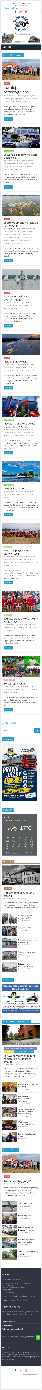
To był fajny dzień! (15, 683)
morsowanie (14, 560)
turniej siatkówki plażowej (17, 102)
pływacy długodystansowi (19, 240)
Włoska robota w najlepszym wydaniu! (26, 1123)
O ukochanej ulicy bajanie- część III (19, 894)
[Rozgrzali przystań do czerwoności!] (21, 524)
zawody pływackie (16, 243)
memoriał (15, 305)
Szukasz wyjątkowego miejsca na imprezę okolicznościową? (26, 1111)
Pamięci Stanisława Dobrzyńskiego (15, 298)
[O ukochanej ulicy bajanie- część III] (21, 866)
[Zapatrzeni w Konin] (4, 47)
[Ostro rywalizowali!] (9, 1202)
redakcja (23, 96)
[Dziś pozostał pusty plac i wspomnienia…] (9, 939)
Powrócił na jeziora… (16, 488)
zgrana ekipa (14, 565)
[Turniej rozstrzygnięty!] (21, 60)
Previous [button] (5, 773)
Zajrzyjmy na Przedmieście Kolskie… (26, 965)
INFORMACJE (9, 151)
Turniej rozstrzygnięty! (16, 89)
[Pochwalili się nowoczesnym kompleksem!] (9, 1095)
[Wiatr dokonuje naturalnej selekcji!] (9, 1251)
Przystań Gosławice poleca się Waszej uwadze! (19, 425)
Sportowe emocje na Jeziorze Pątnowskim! (21, 224)
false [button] (5, 37)
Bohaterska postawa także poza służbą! (26, 1241)
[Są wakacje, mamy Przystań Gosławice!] (21, 128)
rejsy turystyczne (22, 494)
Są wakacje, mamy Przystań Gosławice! (20, 156)
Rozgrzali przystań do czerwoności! (16, 552)
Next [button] (34, 773)
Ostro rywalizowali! (25, 1203)
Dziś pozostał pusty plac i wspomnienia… (27, 941)
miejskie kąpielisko (10, 164)
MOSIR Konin (21, 238)
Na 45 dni (29, 853)
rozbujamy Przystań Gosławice (21, 562)
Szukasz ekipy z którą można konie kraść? (21, 620)
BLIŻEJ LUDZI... (9, 680)
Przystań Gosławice (23, 164)
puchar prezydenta (17, 99)
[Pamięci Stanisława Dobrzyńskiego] (21, 270)
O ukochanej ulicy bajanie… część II (25, 917)
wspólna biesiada (23, 370)
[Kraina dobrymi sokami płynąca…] (9, 1133)
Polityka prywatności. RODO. (12, 1329)
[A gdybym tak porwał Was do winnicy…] (9, 1083)
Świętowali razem (25, 928)
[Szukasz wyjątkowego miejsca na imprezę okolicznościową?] (9, 1108)
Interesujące (9, 1052)
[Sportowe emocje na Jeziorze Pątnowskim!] (21, 196)
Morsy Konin (23, 560)
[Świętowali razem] (9, 927)
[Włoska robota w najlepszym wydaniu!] (9, 1121)
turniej (6, 102)
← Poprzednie (9, 722)
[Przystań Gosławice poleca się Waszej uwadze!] (21, 397)
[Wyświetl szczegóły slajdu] (21, 38)
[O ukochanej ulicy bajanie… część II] (9, 915)
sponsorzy (14, 692)
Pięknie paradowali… (16, 361)
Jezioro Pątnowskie (10, 235)
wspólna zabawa (31, 627)
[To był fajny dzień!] (21, 657)
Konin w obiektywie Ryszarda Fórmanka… (26, 1229)
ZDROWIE (8, 547)
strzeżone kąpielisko (19, 167)
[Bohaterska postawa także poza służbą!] (9, 1239)
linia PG (30, 161)
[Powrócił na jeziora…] (21, 462)
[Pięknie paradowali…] (21, 335)
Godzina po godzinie (13, 853)
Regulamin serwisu (9, 1322)
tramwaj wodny (16, 169)
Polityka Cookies (8, 1325)
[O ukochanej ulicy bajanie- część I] (9, 951)
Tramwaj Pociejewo (17, 435)
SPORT (7, 83)
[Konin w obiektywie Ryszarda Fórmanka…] (9, 1227)
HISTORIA (8, 889)
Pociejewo (30, 492)
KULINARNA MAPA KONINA (24, 1052)
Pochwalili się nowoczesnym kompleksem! (23, 1098)
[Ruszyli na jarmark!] (9, 1214)
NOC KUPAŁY (16, 367)
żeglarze (14, 308)
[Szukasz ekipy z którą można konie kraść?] (21, 592)
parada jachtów (27, 367)
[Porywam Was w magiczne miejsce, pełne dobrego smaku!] (21, 1026)
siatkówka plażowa (31, 99)
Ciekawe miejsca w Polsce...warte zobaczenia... (20, 1049)
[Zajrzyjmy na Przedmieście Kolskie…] (9, 963)
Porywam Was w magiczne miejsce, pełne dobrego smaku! (19, 1058)
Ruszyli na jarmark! (12, 8)
